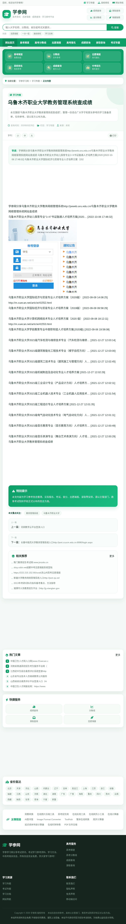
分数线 (92, 710)
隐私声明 (70, 888)
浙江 (103, 788)
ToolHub (69, 819)
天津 (18, 788)
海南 (81, 794)
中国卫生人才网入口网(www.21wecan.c (29, 661)
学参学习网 (24, 81)
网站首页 (9, 42)
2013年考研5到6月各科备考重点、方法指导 (34, 583)
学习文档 (49, 34)
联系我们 (70, 883)
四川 (99, 794)
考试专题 (115, 42)
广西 (72, 794)
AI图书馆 (29, 819)
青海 (36, 799)
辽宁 (56, 788)
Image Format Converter (49, 819)
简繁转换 (29, 814)
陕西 (18, 799)
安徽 (112, 788)
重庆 (90, 794)
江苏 (94, 788)
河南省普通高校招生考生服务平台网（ (28, 666)
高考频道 (24, 42)
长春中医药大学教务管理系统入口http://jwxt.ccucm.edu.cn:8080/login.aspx (57, 542)
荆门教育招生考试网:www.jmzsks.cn (31, 562)
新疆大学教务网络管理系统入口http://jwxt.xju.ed (36, 578)
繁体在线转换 (82, 819)
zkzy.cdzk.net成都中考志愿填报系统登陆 (33, 567)
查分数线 (97, 17)
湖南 (54, 794)
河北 (27, 788)
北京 (10, 788)
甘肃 (27, 799)
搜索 (116, 27)
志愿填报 (14, 34)
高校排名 (105, 3)
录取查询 (116, 11)
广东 (63, 794)
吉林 (65, 788)
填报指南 (116, 17)
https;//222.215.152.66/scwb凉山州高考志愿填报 (37, 572)
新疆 (54, 799)
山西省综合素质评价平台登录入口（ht (28, 681)
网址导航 (120, 3)
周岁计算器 (98, 819)
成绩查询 (97, 11)
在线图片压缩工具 (45, 814)
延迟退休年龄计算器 (34, 824)
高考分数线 (40, 42)
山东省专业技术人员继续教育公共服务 (28, 676)
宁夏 (45, 799)
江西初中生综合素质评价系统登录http (28, 671)
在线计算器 (113, 814)
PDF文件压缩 (70, 824)
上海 (85, 788)
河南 (36, 794)
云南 (116, 794)
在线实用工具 (78, 814)
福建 (10, 794)
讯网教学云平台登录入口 (33, 527)
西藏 (10, 799)
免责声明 (70, 894)
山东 (27, 794)
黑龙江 (75, 788)
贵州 (108, 794)
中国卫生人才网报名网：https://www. (28, 686)
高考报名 (71, 42)
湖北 (45, 794)
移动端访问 (71, 899)
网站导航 (6, 899)
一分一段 (26, 34)
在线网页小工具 (96, 814)
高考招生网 (63, 814)
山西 (36, 788)
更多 (111, 556)
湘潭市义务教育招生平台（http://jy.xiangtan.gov (36, 588)
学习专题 (90, 3)
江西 (18, 794)
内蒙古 (46, 788)
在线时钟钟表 (54, 824)
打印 (114, 136)
